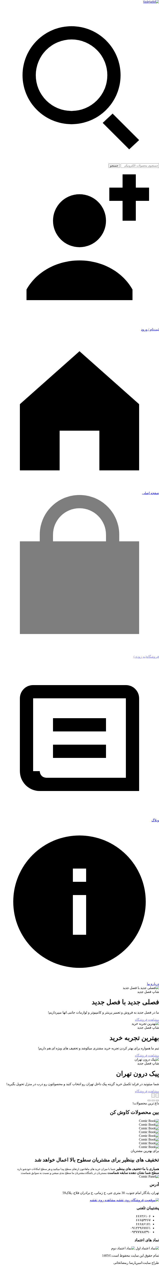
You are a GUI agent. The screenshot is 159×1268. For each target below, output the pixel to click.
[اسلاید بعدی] (153, 1095)
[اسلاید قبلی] (157, 1095)
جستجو (114, 165)
